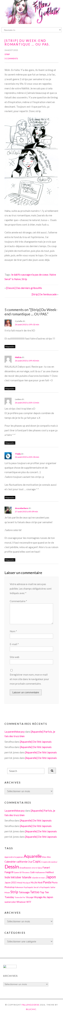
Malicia (18, 357)
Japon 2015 (10, 882)
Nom (13, 631)
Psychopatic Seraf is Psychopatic (37, 887)
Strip (7, 54)
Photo (55, 882)
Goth (32, 872)
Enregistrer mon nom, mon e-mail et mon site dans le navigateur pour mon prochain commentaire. (29, 679)
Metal (19, 882)
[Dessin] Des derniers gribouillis (24, 287)
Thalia (18, 454)
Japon (51, 877)
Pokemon (19, 887)
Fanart (46, 867)
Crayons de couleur (49, 862)
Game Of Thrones (22, 872)
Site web (14, 656)
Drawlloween (25, 867)
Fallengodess (30, 1004)
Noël (40, 882)
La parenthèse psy (15, 731)
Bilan (44, 857)
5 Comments (11, 58)
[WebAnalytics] (10, 967)
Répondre (9, 346)
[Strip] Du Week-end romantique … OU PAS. (27, 42)
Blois (49, 857)
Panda (47, 882)
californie (21, 861)
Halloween (40, 872)
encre (34, 868)
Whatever (21, 902)
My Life (34, 882)
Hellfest (50, 872)
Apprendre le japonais (14, 857)
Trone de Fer (20, 897)
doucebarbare (21, 508)
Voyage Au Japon (43, 897)
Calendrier (10, 861)
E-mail (14, 644)
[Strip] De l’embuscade (44, 294)
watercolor (10, 901)
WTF (28, 902)
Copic (37, 861)
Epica (40, 868)
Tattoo (34, 892)
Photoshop (9, 887)
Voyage (29, 897)
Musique (26, 882)
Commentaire (18, 601)
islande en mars (38, 877)
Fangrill (9, 872)
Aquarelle (33, 856)
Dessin (12, 866)
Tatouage (24, 892)
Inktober (16, 877)
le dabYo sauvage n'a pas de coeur (29, 274)
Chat (30, 862)
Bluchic (31, 1009)
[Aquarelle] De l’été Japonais (36, 741)
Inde (7, 877)
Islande (26, 877)
